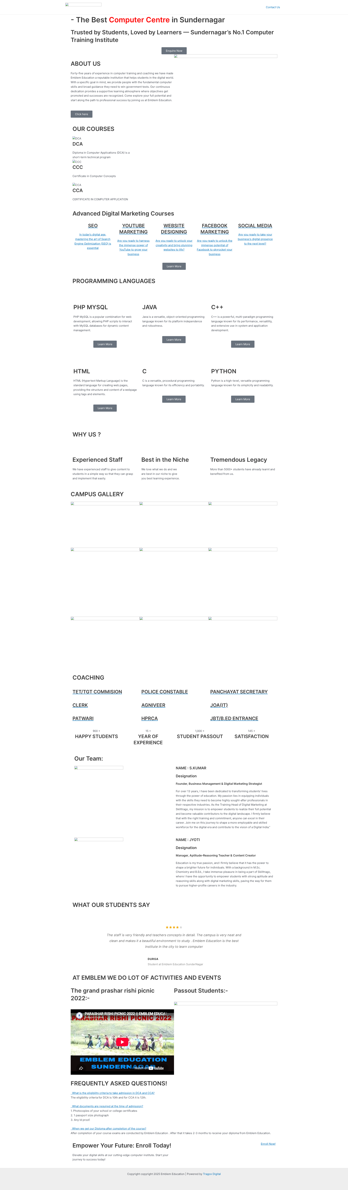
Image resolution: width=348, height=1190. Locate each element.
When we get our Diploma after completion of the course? (108, 1128)
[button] (74, 171)
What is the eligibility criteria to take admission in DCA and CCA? (113, 1093)
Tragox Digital (212, 1174)
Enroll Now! (268, 1144)
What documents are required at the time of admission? (107, 1106)
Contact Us (273, 7)
